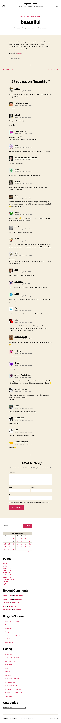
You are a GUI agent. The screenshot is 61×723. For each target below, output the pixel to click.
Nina (6, 625)
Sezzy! (7, 632)
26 (25, 546)
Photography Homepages (13, 689)
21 (5, 546)
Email (33, 487)
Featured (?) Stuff (8, 579)
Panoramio (8, 675)
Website (11, 495)
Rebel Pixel (8, 628)
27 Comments (43, 28)
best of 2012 (7, 572)
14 (5, 544)
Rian (18, 28)
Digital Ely (6, 602)
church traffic (18, 595)
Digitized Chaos (30, 4)
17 (17, 544)
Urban (39, 16)
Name (11, 487)
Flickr (6, 668)
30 (13, 549)
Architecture (24, 16)
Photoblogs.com (10, 682)
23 (13, 546)
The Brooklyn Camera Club (13, 635)
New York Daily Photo (12, 621)
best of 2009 (7, 566)
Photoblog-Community (12, 678)
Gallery (5, 581)
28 (5, 549)
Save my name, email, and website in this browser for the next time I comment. (30, 502)
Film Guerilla (8, 664)
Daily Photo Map (10, 661)
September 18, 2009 (29, 28)
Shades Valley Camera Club (13, 692)
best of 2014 (7, 577)
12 (25, 541)
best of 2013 (7, 575)
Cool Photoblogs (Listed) (12, 657)
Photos (33, 16)
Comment (12, 472)
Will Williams (7, 609)
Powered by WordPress (27, 719)
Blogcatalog (8, 654)
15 (9, 544)
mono (19, 53)
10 (17, 541)
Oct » (29, 552)
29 (9, 549)
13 (29, 541)
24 (17, 546)
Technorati (8, 696)
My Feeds (6, 584)
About (5, 564)
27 (30, 546)
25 (21, 546)
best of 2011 (7, 570)
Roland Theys (7, 595)
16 (13, 544)
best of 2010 (7, 568)
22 (9, 546)
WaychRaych (9, 642)
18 (21, 544)
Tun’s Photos (9, 639)
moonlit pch (18, 599)
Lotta (4, 606)
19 (25, 544)
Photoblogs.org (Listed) (12, 685)
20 (30, 544)
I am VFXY (8, 671)
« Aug (5, 552)
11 (21, 541)
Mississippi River (15, 58)
